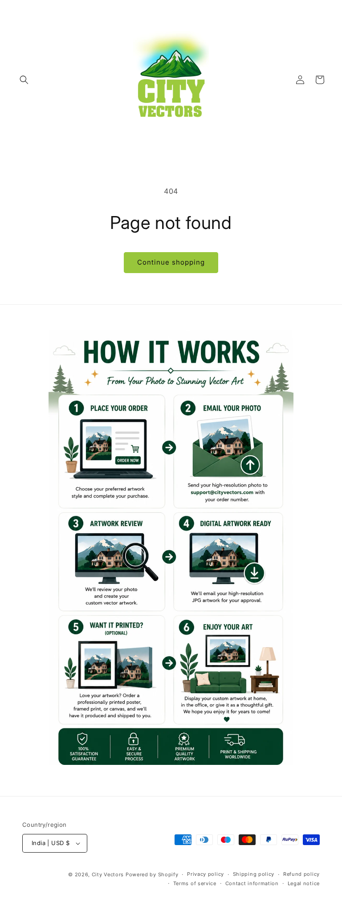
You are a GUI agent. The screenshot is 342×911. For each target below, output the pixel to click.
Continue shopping (171, 262)
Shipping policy (254, 874)
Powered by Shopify (152, 874)
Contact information (252, 883)
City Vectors (108, 874)
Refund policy (301, 874)
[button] (24, 80)
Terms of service (194, 883)
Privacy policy (205, 874)
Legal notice (304, 883)
